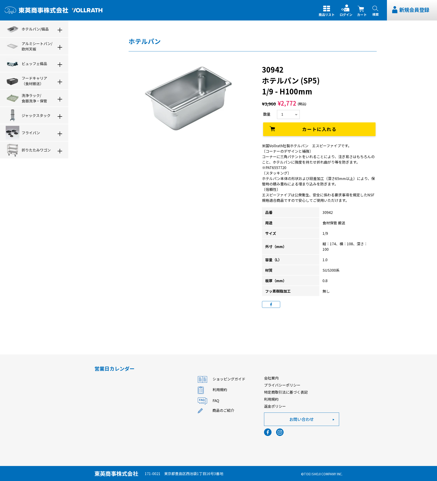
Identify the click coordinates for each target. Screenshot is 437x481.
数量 (266, 114)
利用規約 (220, 389)
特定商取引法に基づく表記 (286, 392)
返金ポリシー (275, 406)
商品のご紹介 (223, 410)
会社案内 (271, 378)
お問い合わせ (301, 419)
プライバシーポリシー (282, 385)
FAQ (216, 400)
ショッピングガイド (229, 379)
